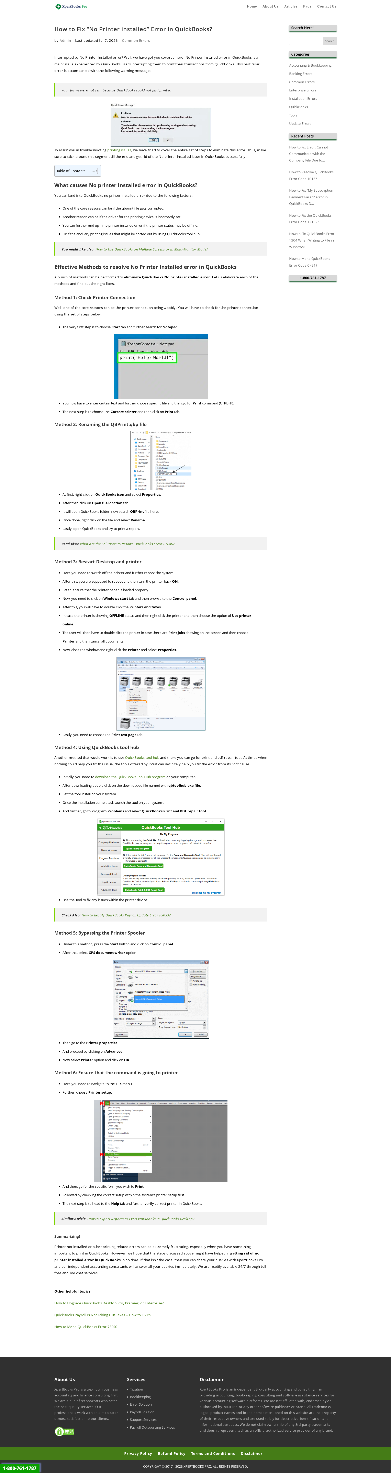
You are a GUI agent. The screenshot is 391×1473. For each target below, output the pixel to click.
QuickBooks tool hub (142, 757)
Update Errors (300, 123)
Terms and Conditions (213, 1453)
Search (329, 41)
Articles (291, 6)
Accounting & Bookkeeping (310, 65)
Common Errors (136, 40)
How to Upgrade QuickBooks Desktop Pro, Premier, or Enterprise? (109, 1303)
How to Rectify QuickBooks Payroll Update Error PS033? (126, 915)
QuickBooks (298, 106)
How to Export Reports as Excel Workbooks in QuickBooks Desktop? (140, 1218)
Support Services (143, 1419)
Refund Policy (172, 1453)
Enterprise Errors (302, 90)
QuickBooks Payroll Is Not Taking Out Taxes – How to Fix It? (102, 1315)
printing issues (119, 150)
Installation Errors (303, 98)
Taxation (136, 1389)
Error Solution (141, 1404)
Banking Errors (300, 73)
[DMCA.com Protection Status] (64, 1435)
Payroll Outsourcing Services (152, 1427)
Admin (65, 40)
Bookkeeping (140, 1396)
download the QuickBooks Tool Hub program (130, 776)
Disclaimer (251, 1453)
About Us (270, 6)
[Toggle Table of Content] (92, 170)
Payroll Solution (142, 1412)
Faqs (307, 6)
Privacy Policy (138, 1453)
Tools (293, 115)
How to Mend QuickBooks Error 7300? (86, 1326)
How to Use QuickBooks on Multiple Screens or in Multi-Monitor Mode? (152, 249)
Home (252, 6)
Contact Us (327, 6)
